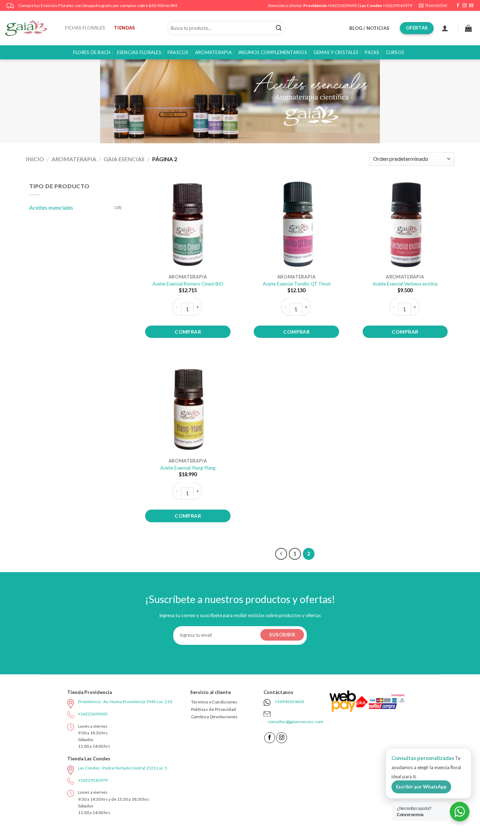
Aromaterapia (213, 52)
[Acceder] (444, 28)
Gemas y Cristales (335, 52)
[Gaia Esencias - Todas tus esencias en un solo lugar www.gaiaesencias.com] (29, 28)
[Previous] (281, 554)
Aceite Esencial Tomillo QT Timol (296, 284)
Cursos (395, 52)
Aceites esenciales (51, 207)
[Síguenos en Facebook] (458, 5)
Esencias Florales (139, 52)
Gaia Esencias (124, 159)
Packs (372, 52)
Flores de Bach (92, 52)
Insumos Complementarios (272, 52)
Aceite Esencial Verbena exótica (405, 284)
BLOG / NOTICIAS (369, 28)
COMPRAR (188, 332)
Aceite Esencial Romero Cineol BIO (188, 284)
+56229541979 (397, 5)
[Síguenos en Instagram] (464, 5)
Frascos (178, 52)
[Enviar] (279, 28)
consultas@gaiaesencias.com (295, 721)
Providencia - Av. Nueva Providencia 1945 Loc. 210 (125, 701)
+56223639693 (342, 5)
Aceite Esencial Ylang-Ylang (187, 468)
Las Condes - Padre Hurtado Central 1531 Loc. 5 (122, 768)
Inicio (35, 159)
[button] (433, 5)
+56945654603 (289, 701)
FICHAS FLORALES (85, 28)
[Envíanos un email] (471, 5)
